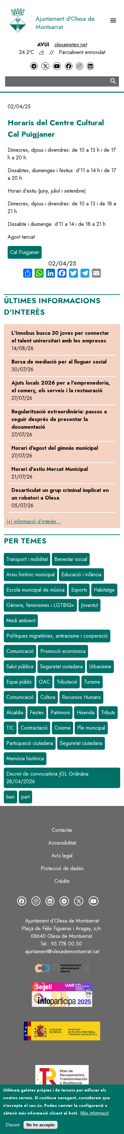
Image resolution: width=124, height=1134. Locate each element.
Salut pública (19, 666)
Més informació (94, 1113)
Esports (79, 590)
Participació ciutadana (29, 743)
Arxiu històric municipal (30, 574)
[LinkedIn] (90, 66)
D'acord (12, 1125)
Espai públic (19, 682)
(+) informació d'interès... (33, 521)
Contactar (62, 830)
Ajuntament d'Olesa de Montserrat (65, 22)
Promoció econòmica (63, 651)
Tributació (67, 682)
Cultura (47, 697)
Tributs (108, 712)
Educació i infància (81, 574)
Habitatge (104, 590)
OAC (44, 682)
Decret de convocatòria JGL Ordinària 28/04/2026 (47, 777)
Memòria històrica (25, 758)
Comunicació (20, 651)
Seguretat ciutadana (61, 666)
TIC (10, 728)
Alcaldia (14, 712)
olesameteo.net (70, 44)
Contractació (34, 728)
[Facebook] (68, 66)
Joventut (89, 605)
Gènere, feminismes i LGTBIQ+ (40, 605)
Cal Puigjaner (24, 252)
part (25, 797)
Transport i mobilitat (27, 559)
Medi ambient (20, 620)
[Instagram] (79, 66)
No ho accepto (40, 1125)
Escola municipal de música (35, 590)
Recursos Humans (81, 697)
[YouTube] (57, 66)
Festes (37, 712)
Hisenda (85, 712)
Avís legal (62, 855)
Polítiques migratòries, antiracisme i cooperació (57, 636)
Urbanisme (100, 666)
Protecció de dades (62, 868)
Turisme (92, 682)
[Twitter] (45, 66)
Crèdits (62, 881)
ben (10, 797)
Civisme (62, 728)
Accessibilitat (62, 843)
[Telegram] (34, 66)
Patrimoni (60, 712)
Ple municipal (91, 728)
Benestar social (70, 559)
